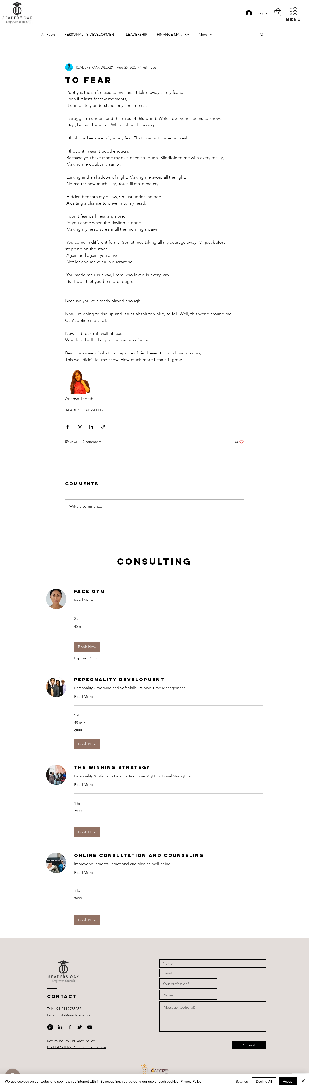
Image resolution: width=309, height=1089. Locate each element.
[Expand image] (77, 381)
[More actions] (241, 67)
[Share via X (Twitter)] (79, 426)
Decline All (264, 1081)
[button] (293, 14)
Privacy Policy (83, 1041)
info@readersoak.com (77, 1015)
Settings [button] (242, 1081)
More (203, 34)
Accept (288, 1081)
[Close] (303, 1081)
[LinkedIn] (60, 1027)
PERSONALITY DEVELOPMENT (90, 34)
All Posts (48, 34)
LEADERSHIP (136, 34)
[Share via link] (103, 426)
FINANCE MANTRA (173, 34)
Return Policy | (59, 1041)
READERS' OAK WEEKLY (84, 410)
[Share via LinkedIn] (91, 426)
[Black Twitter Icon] (80, 1027)
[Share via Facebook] (67, 426)
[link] (168, 591)
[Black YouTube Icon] (90, 1027)
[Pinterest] (50, 1027)
